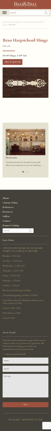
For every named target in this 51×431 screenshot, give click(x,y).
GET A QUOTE (12, 62)
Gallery (6, 216)
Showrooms (11, 157)
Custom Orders (10, 202)
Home (5, 22)
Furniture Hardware (15, 22)
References (8, 207)
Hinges (5, 25)
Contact (7, 220)
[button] (4, 12)
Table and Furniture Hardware (33, 22)
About (6, 198)
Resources (8, 211)
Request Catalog (11, 225)
